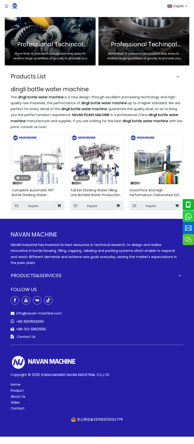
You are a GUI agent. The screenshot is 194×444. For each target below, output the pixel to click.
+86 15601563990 (30, 321)
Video (15, 402)
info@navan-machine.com (39, 313)
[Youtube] (26, 300)
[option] (50, 41)
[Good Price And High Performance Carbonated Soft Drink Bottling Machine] (156, 159)
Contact (18, 408)
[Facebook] (15, 300)
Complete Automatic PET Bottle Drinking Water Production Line (33, 192)
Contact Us (26, 336)
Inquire (33, 206)
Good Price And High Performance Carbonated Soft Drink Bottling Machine (155, 192)
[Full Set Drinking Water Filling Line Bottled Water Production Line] (97, 159)
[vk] (37, 300)
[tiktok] (48, 300)
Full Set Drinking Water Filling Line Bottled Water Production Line (95, 192)
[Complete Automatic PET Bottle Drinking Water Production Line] (38, 159)
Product (17, 390)
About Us (18, 396)
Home (16, 384)
